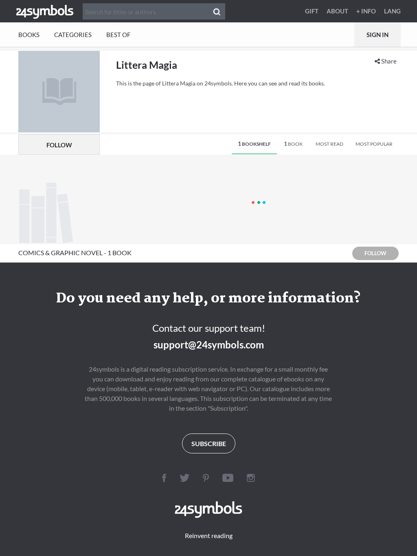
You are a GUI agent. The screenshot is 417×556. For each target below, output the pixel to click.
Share (388, 61)
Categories (73, 34)
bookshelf (254, 143)
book (293, 143)
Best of (118, 34)
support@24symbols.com (209, 344)
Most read (329, 144)
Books (29, 34)
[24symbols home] (44, 11)
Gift (311, 11)
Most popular (374, 144)
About (337, 11)
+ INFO (366, 11)
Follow (59, 145)
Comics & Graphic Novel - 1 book (75, 252)
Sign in (377, 34)
